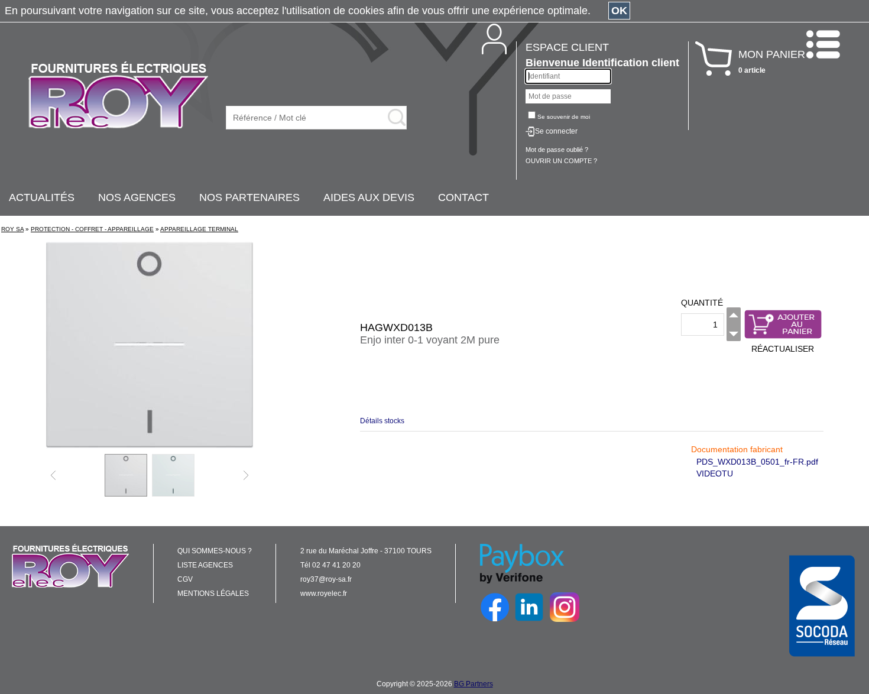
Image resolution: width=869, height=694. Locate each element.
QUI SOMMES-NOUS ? (214, 551)
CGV (185, 579)
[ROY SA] (118, 95)
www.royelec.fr (323, 593)
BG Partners (473, 684)
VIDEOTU (714, 473)
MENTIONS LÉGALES (213, 593)
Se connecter (556, 131)
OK (619, 11)
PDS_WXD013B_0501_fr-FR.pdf (757, 461)
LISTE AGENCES (205, 565)
